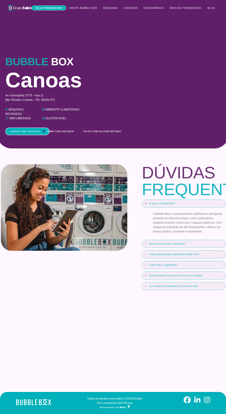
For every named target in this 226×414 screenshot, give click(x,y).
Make (123, 407)
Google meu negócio (25, 131)
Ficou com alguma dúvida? (102, 131)
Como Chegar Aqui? (60, 131)
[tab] (175, 204)
